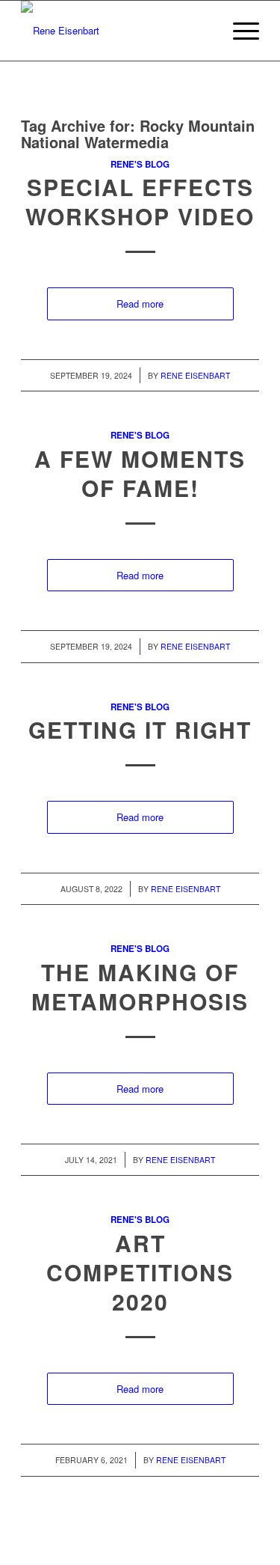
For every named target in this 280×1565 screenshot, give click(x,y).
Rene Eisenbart (195, 375)
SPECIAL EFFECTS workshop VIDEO (140, 201)
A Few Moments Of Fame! (140, 473)
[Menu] (238, 31)
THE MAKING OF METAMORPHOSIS (140, 986)
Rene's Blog (140, 164)
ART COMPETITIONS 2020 (140, 1272)
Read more (140, 303)
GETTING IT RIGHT (140, 729)
